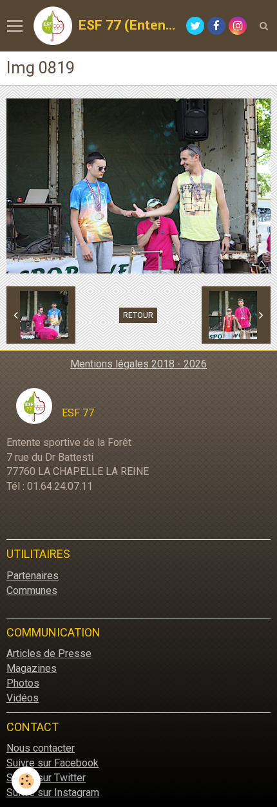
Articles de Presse (48, 653)
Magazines (31, 668)
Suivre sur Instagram (52, 792)
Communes (31, 590)
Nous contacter (40, 748)
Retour (138, 315)
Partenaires (32, 576)
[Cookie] (26, 780)
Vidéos (22, 698)
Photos (22, 683)
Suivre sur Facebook (52, 763)
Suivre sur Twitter (46, 778)
